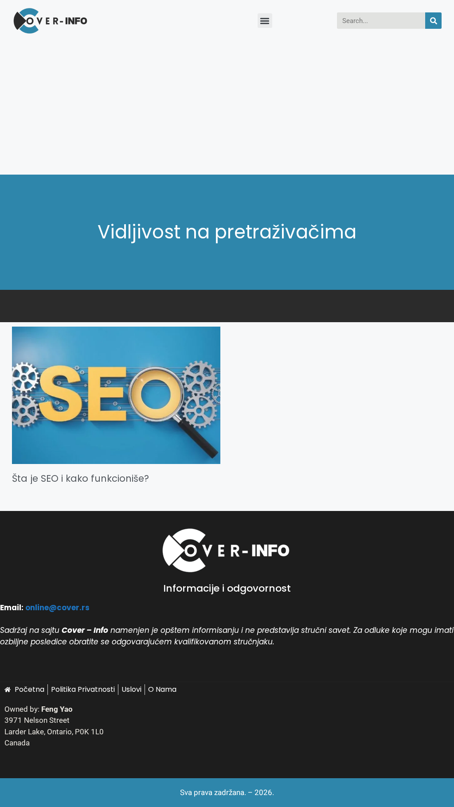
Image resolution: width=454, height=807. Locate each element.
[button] (265, 20)
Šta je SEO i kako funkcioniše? (80, 478)
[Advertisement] (227, 108)
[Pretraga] (433, 20)
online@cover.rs (57, 607)
